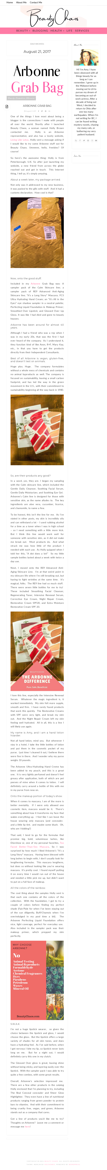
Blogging (40, 30)
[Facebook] (80, 140)
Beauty (22, 30)
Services (82, 30)
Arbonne (35, 284)
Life (70, 30)
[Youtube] (96, 140)
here (27, 1127)
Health (56, 30)
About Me (21, 2)
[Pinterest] (88, 140)
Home (10, 2)
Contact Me (36, 2)
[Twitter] (84, 140)
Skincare (30, 98)
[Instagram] (92, 140)
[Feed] (76, 140)
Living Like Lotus (20, 140)
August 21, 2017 (31, 111)
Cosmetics (20, 98)
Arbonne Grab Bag (37, 105)
